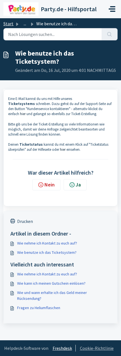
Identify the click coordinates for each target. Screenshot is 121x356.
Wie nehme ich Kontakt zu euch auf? (47, 243)
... (25, 23)
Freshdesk (62, 348)
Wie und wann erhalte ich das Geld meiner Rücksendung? (52, 295)
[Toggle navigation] (112, 9)
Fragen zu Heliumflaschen (38, 307)
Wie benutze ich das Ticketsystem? (47, 252)
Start (8, 23)
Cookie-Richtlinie (97, 348)
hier (23, 113)
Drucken (25, 221)
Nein (49, 184)
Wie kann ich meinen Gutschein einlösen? (51, 283)
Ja (78, 184)
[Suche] (110, 34)
